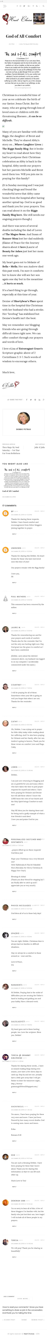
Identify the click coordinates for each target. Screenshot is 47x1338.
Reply (43, 511)
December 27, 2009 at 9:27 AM (21, 909)
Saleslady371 (18, 1021)
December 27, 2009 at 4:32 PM (21, 936)
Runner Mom (10, 238)
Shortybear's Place (25, 301)
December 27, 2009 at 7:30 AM (12, 845)
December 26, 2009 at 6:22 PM (21, 514)
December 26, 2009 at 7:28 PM (21, 688)
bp (12, 511)
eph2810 (15, 933)
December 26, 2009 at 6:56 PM (21, 600)
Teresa (14, 1240)
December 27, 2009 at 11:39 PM (12, 1061)
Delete (37, 511)
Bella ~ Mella (9, 266)
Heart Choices (29, 1334)
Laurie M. (16, 627)
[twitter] (24, 6)
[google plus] (29, 6)
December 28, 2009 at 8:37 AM (21, 1158)
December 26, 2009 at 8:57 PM (21, 725)
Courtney (16, 685)
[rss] (36, 6)
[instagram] (20, 6)
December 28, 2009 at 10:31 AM (21, 1204)
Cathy (14, 721)
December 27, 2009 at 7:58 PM (21, 1025)
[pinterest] (33, 6)
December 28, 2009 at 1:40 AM (21, 1110)
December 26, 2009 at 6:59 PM (21, 630)
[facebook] (17, 6)
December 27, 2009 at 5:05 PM (21, 988)
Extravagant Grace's (31, 348)
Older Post (9, 1320)
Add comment (9, 1296)
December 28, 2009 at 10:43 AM (22, 1243)
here (23, 247)
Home (24, 1320)
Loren (14, 767)
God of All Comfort (10, 491)
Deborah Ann (18, 1201)
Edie (13, 1155)
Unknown (16, 548)
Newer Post (37, 1320)
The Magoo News (15, 234)
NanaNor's (17, 985)
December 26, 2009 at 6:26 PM (21, 551)
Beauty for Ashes (12, 251)
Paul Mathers (18, 597)
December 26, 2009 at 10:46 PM (22, 770)
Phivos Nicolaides (21, 905)
